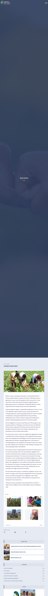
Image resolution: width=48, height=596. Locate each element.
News (24, 180)
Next (41, 525)
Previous (8, 525)
